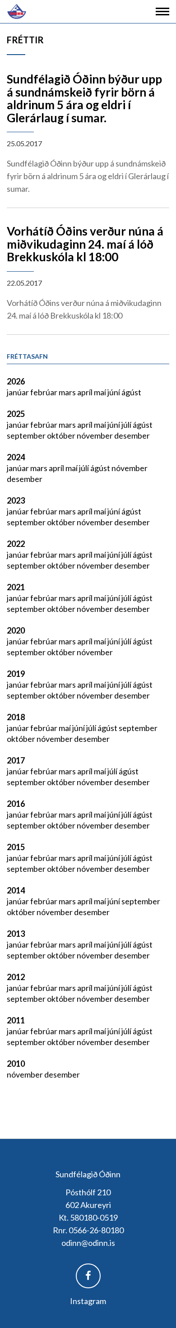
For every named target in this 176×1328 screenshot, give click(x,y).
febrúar (44, 392)
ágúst (131, 392)
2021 (16, 587)
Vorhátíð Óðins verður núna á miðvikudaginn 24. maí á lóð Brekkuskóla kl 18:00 (85, 244)
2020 (16, 630)
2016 (16, 804)
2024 (16, 457)
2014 (16, 890)
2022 (16, 544)
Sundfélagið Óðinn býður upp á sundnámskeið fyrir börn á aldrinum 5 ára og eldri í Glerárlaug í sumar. (84, 98)
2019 (16, 674)
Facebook (88, 1275)
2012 (16, 977)
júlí (127, 425)
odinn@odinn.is (88, 1243)
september (27, 435)
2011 (16, 1020)
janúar (18, 392)
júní (114, 392)
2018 (16, 717)
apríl (85, 392)
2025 (16, 414)
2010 (16, 1064)
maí (100, 392)
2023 (16, 500)
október (62, 435)
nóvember (95, 435)
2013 (16, 934)
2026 (16, 381)
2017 (16, 760)
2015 (16, 847)
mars (68, 392)
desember (132, 435)
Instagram (88, 1301)
